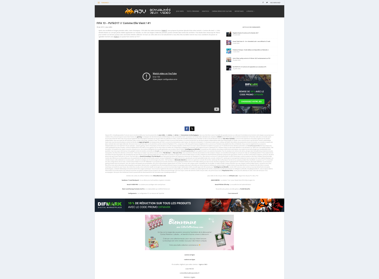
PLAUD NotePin (245, 189)
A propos (250, 11)
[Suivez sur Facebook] (187, 128)
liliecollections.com (159, 176)
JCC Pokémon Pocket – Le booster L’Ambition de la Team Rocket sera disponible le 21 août (139, 2)
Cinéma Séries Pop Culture (222, 11)
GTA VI (219, 137)
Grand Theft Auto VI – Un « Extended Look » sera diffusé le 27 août (251, 41)
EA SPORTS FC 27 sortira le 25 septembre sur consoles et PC (249, 67)
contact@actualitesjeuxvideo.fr (189, 273)
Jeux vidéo (180, 11)
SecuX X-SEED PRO (132, 184)
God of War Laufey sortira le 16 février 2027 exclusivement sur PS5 (251, 58)
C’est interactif (233, 193)
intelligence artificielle (221, 167)
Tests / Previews (193, 11)
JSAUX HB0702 (215, 180)
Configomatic (132, 193)
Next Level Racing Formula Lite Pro (133, 189)
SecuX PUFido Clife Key (222, 184)
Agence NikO (203, 264)
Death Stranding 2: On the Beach (150, 156)
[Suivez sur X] (192, 128)
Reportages (239, 11)
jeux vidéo (162, 135)
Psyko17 (164, 30)
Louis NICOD (189, 269)
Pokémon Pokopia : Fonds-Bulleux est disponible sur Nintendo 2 (251, 50)
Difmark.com (233, 176)
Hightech (205, 11)
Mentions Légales (189, 277)
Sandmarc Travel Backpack (130, 180)
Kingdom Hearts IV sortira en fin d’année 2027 (245, 33)
